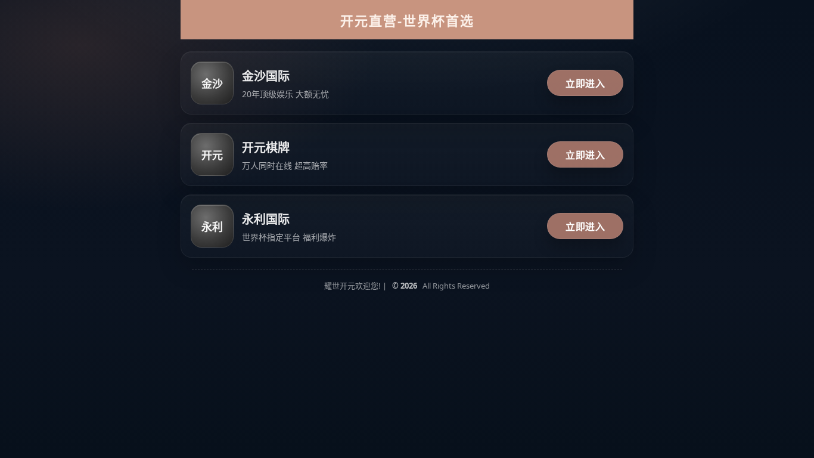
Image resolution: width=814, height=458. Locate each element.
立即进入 (585, 83)
